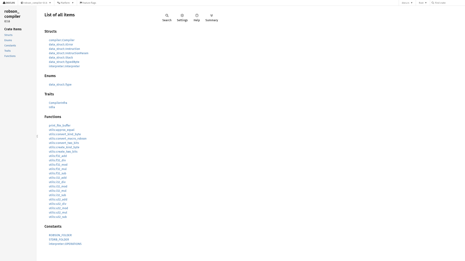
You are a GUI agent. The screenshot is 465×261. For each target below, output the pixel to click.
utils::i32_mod (58, 186)
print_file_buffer (59, 125)
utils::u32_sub (58, 217)
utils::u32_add (58, 199)
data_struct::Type (60, 84)
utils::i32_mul (57, 190)
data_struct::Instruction (64, 49)
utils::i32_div (57, 182)
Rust (421, 2)
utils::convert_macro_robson (67, 138)
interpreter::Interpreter (64, 66)
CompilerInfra (58, 103)
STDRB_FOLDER (59, 239)
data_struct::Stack (61, 57)
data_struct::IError (61, 44)
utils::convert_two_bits (64, 143)
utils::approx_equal (61, 130)
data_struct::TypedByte (64, 62)
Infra (52, 107)
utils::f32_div (57, 160)
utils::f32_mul (58, 169)
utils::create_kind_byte (64, 147)
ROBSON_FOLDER (60, 235)
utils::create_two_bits (63, 151)
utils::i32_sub (57, 195)
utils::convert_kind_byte (65, 134)
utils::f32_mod (58, 164)
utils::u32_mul (58, 212)
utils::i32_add (58, 177)
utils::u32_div (57, 204)
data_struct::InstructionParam (68, 53)
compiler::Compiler (61, 40)
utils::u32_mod (58, 208)
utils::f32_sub (57, 173)
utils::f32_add (58, 156)
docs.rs (405, 2)
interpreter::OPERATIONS (65, 244)
